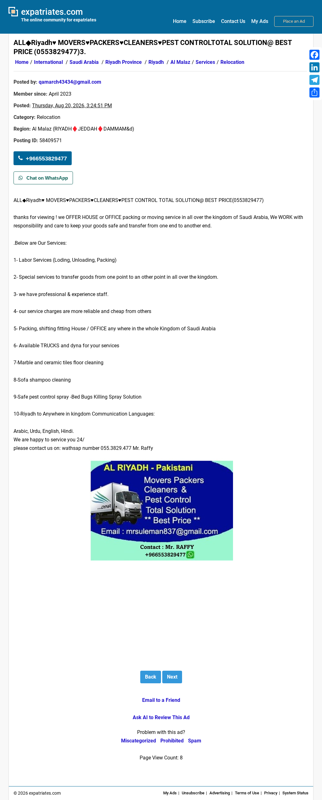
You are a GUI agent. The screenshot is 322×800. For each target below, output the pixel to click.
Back (150, 677)
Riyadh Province (123, 62)
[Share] (314, 92)
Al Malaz (180, 62)
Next (172, 677)
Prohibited (172, 741)
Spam (194, 741)
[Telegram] (314, 80)
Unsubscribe (193, 793)
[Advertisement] (255, 122)
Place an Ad (294, 21)
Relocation (232, 62)
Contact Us (233, 21)
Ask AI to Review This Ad (161, 717)
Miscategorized (138, 741)
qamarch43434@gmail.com (70, 82)
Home (179, 21)
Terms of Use (247, 793)
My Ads (259, 21)
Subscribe (203, 21)
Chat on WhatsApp (46, 178)
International (48, 62)
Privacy (270, 793)
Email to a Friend (161, 700)
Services (205, 62)
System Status (295, 793)
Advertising (219, 793)
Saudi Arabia (84, 62)
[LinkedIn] (314, 67)
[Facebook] (314, 54)
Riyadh (156, 62)
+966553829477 (46, 158)
